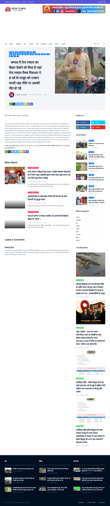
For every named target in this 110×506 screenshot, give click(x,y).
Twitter (35, 145)
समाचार (11, 44)
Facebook (22, 145)
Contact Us (102, 502)
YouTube (64, 145)
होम (6, 44)
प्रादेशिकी (18, 44)
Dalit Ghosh (31, 2)
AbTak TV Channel (22, 94)
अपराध (50, 44)
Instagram (29, 145)
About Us (81, 502)
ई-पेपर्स (63, 44)
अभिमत (77, 229)
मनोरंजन (31, 44)
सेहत (37, 44)
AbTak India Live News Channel (12, 2)
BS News (24, 2)
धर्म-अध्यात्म (43, 44)
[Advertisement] (55, 28)
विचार (77, 232)
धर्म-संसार (78, 234)
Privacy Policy (91, 502)
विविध (77, 237)
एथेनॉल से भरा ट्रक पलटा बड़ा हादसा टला (23, 469)
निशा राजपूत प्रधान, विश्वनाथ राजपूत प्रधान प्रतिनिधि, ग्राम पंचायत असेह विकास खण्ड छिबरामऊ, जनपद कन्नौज (92, 480)
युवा (25, 44)
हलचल (56, 44)
